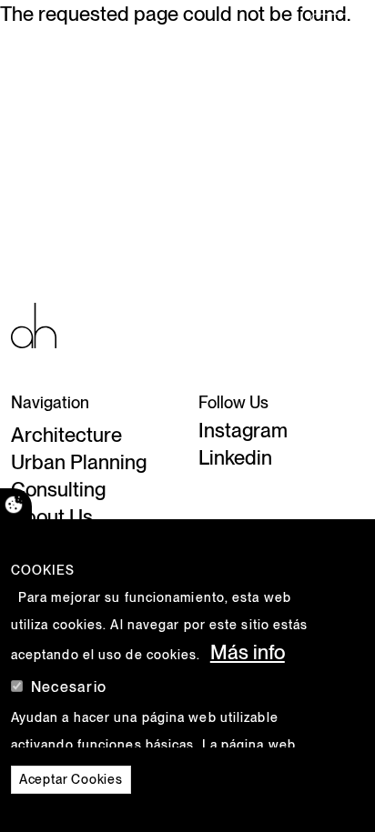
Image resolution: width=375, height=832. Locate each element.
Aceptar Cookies (71, 779)
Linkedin (235, 457)
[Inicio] (33, 324)
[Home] (44, 32)
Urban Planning (79, 462)
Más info (247, 652)
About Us (52, 516)
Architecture (66, 434)
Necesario (68, 687)
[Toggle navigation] (335, 32)
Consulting (58, 489)
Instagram (243, 430)
